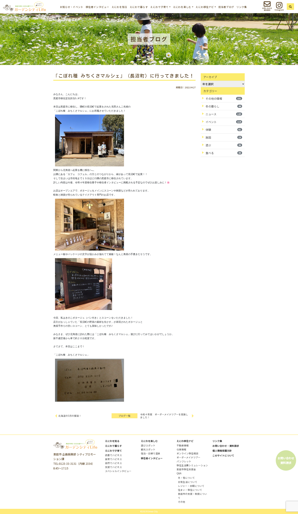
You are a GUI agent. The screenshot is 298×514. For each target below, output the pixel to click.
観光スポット (148, 449)
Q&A (179, 473)
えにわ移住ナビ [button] (205, 7)
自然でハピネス (113, 463)
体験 (223, 130)
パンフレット (184, 461)
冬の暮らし (223, 106)
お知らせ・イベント (71, 7)
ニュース (223, 114)
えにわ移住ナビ (185, 441)
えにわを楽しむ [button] (182, 7)
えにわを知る (119, 7)
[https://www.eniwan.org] (24, 5)
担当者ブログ (226, 7)
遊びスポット (148, 445)
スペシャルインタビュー (118, 471)
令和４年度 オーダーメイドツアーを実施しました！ (164, 416)
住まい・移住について (190, 490)
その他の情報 (223, 98)
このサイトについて (223, 455)
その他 (181, 501)
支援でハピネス (113, 467)
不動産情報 (183, 445)
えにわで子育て (113, 450)
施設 (223, 137)
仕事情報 (181, 449)
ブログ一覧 (124, 415)
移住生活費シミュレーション (192, 465)
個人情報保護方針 (222, 450)
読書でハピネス (113, 455)
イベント (223, 122)
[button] (290, 6)
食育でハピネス (113, 459)
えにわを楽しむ (149, 441)
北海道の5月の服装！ (69, 415)
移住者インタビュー (97, 7)
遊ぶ (223, 145)
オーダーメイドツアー (188, 457)
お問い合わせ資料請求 (286, 460)
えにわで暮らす (139, 7)
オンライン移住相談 (187, 453)
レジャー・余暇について (191, 486)
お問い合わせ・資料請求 (225, 445)
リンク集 (241, 7)
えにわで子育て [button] (159, 7)
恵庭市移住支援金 (186, 469)
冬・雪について (186, 477)
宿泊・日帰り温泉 (150, 453)
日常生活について (187, 482)
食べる (223, 153)
